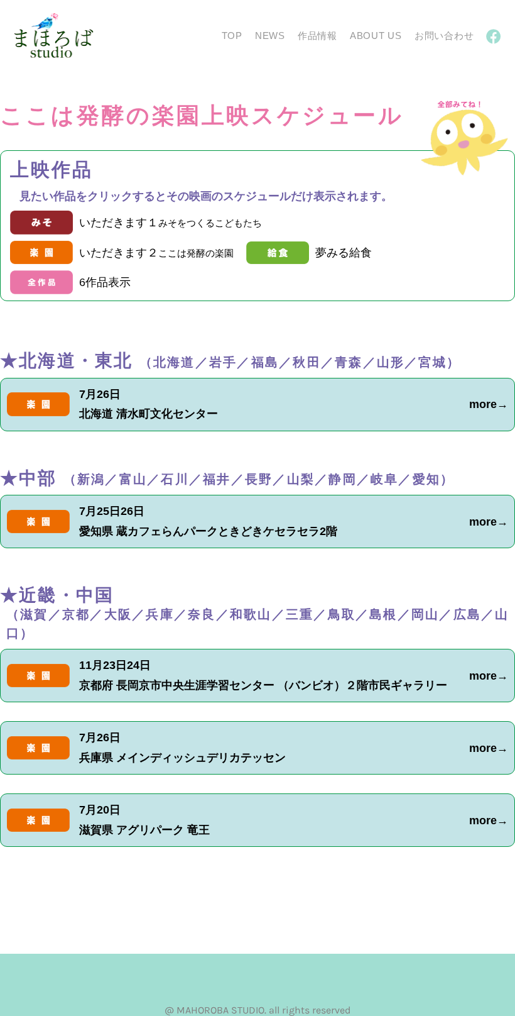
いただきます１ (170, 222)
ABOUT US (376, 35)
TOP (232, 35)
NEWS (270, 35)
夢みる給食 (343, 252)
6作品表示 (105, 282)
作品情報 (317, 35)
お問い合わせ (444, 35)
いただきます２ (156, 252)
